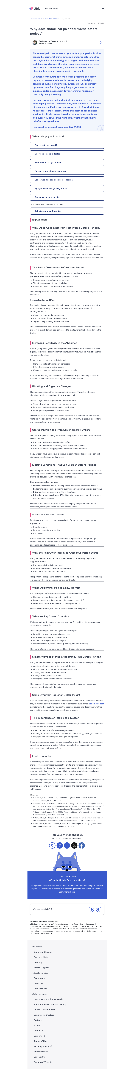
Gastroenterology (52, 18)
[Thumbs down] (98, 909)
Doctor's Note (36, 18)
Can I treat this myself (46, 145)
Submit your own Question (48, 211)
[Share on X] (74, 845)
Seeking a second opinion (47, 197)
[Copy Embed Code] (67, 845)
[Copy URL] (52, 845)
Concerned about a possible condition (54, 179)
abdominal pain (96, 703)
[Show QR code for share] (60, 845)
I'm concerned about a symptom (50, 171)
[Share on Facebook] (82, 845)
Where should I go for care (48, 162)
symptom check (78, 110)
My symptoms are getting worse (51, 188)
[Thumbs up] (91, 909)
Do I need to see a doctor (47, 153)
